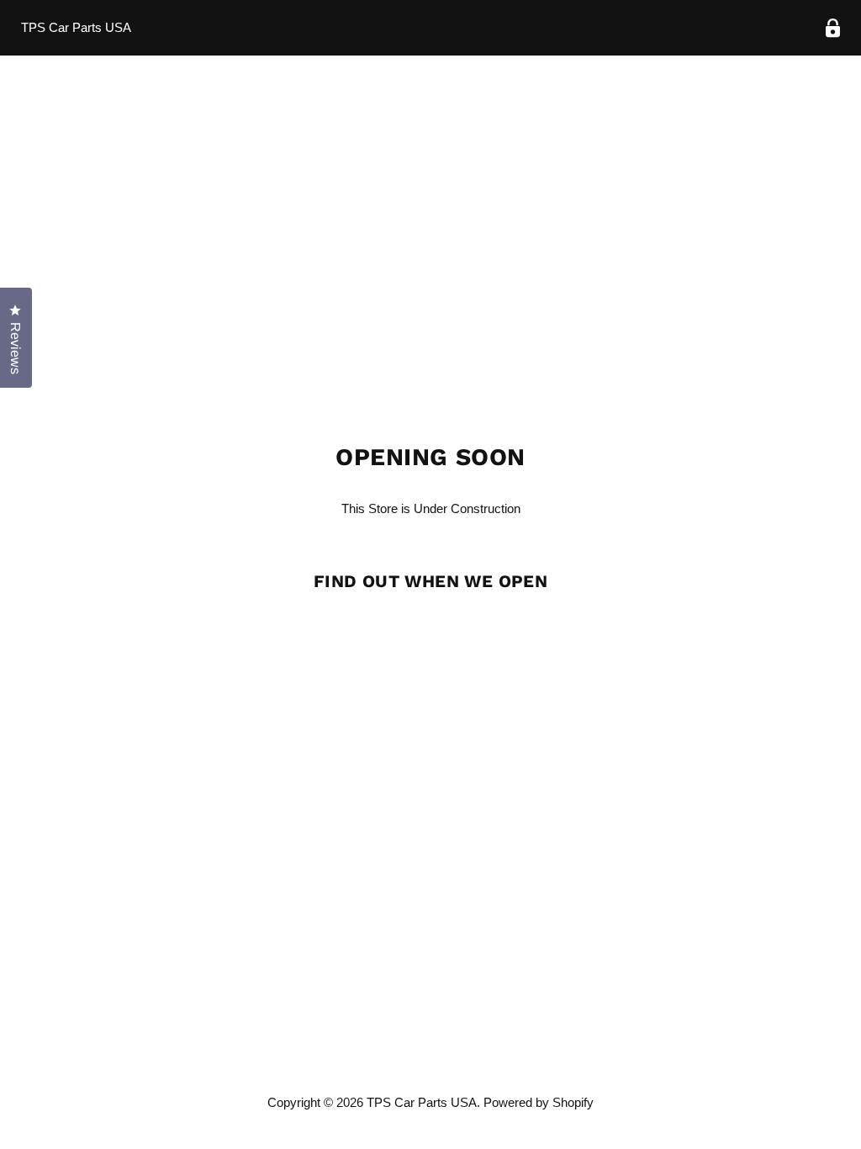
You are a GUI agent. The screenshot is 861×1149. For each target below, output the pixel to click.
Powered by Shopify (538, 1102)
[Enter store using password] (832, 28)
